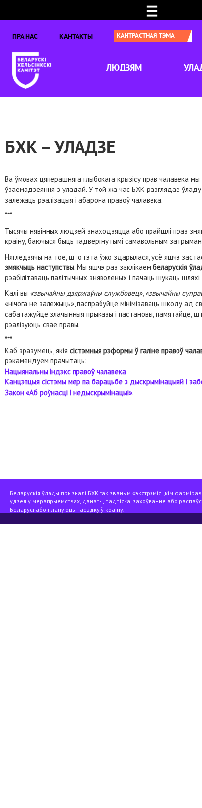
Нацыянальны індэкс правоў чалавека (65, 371)
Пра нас (25, 36)
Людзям (124, 67)
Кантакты (76, 36)
